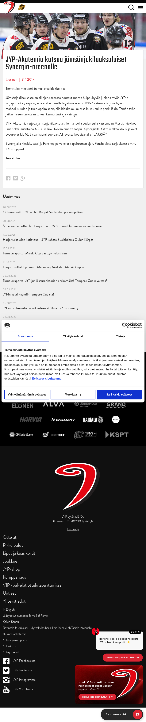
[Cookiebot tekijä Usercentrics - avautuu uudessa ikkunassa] (125, 325)
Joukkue (10, 561)
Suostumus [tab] (25, 336)
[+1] (23, 179)
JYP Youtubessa (22, 689)
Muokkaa (71, 394)
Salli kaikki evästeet (119, 394)
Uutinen (11, 79)
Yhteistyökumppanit (15, 640)
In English (9, 609)
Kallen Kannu (11, 621)
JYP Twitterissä (22, 670)
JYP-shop (11, 569)
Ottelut (10, 537)
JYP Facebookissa (23, 660)
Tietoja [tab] (120, 336)
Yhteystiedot (14, 601)
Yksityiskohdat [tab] (73, 336)
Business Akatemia (14, 633)
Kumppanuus (14, 577)
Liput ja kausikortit (19, 553)
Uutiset (9, 593)
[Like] (8, 179)
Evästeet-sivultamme (46, 378)
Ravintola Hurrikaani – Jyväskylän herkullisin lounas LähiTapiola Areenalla (47, 627)
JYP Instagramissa (24, 679)
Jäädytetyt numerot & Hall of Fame (25, 615)
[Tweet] (15, 179)
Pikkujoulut (13, 545)
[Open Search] (131, 8)
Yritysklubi (9, 646)
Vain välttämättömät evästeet (27, 394)
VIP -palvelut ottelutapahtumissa (32, 585)
